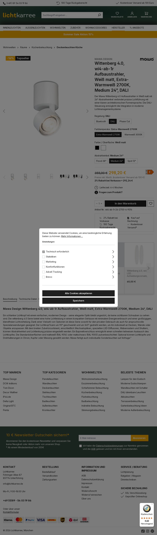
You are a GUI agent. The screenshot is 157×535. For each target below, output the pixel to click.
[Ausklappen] (113, 251)
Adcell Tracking (54, 271)
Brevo (49, 277)
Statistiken (51, 256)
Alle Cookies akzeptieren (78, 293)
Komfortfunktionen (55, 266)
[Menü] (152, 505)
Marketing (51, 261)
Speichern (78, 300)
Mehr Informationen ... (72, 236)
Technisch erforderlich (57, 251)
